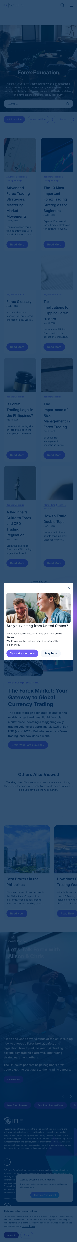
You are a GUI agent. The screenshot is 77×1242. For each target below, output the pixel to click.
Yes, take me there (22, 653)
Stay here (50, 653)
